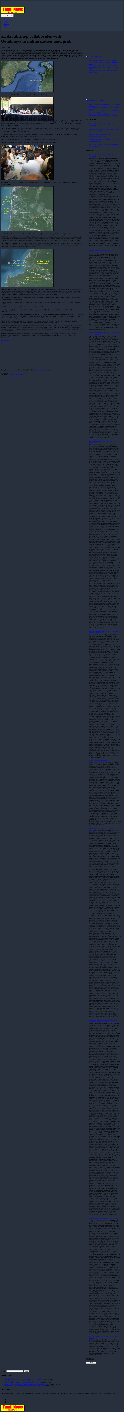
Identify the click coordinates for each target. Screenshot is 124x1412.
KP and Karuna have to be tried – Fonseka (101, 828)
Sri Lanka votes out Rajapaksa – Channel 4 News (103, 1218)
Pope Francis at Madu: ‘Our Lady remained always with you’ (104, 441)
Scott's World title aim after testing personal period (103, 115)
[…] (106, 627)
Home (6, 19)
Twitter (47, 370)
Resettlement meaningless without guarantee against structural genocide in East (104, 631)
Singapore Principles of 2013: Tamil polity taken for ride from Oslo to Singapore (104, 130)
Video (6, 27)
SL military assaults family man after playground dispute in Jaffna (23, 1382)
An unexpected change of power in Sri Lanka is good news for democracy (104, 333)
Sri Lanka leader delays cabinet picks (99, 760)
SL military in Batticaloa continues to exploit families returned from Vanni (104, 140)
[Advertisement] (55, 355)
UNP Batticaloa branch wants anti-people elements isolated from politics (103, 145)
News (6, 22)
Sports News (97, 100)
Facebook (39, 370)
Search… (3, 1371)
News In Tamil (8, 20)
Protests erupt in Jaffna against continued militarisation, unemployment (101, 135)
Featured (6, 24)
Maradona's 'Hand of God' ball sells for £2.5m (102, 65)
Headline (17, 374)
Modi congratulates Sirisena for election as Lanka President (103, 1337)
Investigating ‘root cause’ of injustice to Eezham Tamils (20, 1381)
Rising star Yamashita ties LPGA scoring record (102, 114)
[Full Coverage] (5, 340)
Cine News (7, 25)
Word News (97, 57)
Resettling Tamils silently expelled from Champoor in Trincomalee (104, 124)
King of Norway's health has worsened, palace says (104, 60)
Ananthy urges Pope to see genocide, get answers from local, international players (103, 1020)
